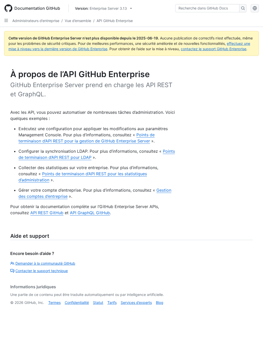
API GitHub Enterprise (115, 20)
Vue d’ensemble (78, 20)
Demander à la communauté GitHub (45, 263)
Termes (54, 302)
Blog (159, 302)
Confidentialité (77, 302)
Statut (98, 302)
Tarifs (112, 302)
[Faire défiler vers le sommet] (252, 339)
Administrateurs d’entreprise (35, 20)
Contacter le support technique (41, 271)
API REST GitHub (46, 212)
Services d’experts (136, 302)
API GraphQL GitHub (90, 212)
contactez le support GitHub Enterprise (213, 49)
